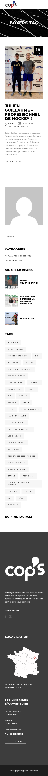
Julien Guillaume (17, 416)
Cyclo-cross (14, 389)
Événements (12, 260)
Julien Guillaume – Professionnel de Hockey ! (22, 112)
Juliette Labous (16, 423)
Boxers (29, 363)
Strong (11, 476)
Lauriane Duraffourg (19, 429)
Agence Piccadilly (29, 770)
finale (31, 389)
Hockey (23, 396)
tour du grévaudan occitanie (18, 484)
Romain (11, 123)
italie (26, 402)
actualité (13, 342)
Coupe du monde (16, 376)
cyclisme (34, 382)
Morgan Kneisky (16, 443)
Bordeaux (13, 363)
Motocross (13, 449)
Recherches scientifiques (21, 456)
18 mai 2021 (27, 123)
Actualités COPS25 (18, 127)
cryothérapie (15, 382)
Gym (10, 396)
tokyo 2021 (28, 476)
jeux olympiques (30, 409)
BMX (37, 356)
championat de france (20, 369)
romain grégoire (17, 469)
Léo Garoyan (14, 436)
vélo (21, 498)
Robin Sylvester (16, 463)
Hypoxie (12, 402)
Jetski (11, 409)
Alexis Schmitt (15, 349)
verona (28, 491)
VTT (10, 498)
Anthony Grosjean (18, 356)
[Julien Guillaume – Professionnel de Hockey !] (24, 72)
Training (12, 491)
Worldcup (13, 505)
